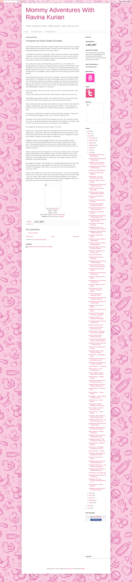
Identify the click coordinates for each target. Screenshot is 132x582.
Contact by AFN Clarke (95, 254)
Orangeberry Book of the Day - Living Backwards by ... (97, 461)
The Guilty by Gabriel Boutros (97, 170)
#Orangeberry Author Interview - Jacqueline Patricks (97, 298)
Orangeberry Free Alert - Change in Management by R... (97, 480)
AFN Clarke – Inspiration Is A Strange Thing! (97, 251)
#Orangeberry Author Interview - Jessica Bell (97, 321)
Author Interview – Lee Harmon (97, 366)
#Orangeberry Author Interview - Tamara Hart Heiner (97, 232)
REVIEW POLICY (36, 31)
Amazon (56, 209)
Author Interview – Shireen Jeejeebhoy (96, 432)
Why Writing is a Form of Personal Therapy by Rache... (95, 290)
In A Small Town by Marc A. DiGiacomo (96, 257)
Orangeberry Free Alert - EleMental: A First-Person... (97, 404)
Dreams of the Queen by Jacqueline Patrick (95, 294)
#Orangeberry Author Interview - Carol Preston (97, 302)
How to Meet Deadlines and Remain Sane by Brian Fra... (97, 265)
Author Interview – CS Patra (96, 451)
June (90, 152)
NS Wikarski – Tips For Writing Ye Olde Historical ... (97, 397)
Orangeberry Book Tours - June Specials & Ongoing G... (97, 465)
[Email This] (35, 222)
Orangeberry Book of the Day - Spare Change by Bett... (97, 416)
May (90, 493)
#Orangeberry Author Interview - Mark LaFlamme (97, 220)
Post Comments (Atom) (39, 239)
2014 (89, 133)
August (91, 147)
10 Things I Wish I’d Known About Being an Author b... (97, 193)
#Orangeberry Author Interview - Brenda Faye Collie (97, 185)
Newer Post (29, 236)
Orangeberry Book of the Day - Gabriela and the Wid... (97, 454)
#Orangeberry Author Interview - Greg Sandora (97, 424)
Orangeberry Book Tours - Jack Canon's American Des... (97, 420)
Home (26, 31)
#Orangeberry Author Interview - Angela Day (97, 476)
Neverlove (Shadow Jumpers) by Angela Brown (97, 243)
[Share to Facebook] (41, 222)
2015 (89, 131)
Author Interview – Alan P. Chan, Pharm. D (96, 369)
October (91, 143)
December (92, 138)
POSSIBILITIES (50, 31)
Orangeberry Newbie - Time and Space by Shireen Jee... (97, 439)
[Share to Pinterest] (43, 222)
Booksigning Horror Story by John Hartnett (96, 155)
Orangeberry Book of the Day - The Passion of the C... (97, 381)
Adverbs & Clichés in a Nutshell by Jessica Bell (96, 317)
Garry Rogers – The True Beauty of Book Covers (96, 177)
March (91, 498)
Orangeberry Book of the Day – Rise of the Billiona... (97, 247)
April (90, 495)
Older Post (76, 236)
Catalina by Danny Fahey (96, 325)
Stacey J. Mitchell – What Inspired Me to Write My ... (97, 373)
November (92, 140)
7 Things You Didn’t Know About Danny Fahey (96, 328)
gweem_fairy (69, 568)
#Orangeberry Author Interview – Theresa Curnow (97, 343)
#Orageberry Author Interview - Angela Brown (97, 239)
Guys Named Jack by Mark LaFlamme (96, 224)
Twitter (62, 216)
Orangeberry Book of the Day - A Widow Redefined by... (97, 385)
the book (62, 214)
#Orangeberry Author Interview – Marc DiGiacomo (97, 261)
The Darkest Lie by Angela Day (97, 473)
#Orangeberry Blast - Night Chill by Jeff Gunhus (96, 351)
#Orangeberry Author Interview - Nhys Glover (97, 273)
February (91, 500)
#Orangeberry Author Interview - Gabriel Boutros (97, 167)
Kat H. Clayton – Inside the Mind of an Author (96, 408)
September (92, 145)
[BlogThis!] (37, 222)
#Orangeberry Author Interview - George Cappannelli (97, 363)
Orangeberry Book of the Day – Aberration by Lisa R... (97, 359)
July (90, 150)
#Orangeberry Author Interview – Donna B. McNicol (97, 208)
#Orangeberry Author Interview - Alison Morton (97, 159)
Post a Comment (33, 233)
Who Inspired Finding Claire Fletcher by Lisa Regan (96, 314)
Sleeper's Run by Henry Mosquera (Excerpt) (95, 336)
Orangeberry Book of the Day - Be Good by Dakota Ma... (97, 428)
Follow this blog (96, 519)
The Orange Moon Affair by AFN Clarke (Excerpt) (96, 204)
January (91, 502)
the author (55, 214)
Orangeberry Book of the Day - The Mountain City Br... (97, 436)
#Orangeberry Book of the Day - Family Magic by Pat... (97, 216)
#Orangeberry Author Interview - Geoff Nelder (97, 281)
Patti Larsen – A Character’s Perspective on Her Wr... (96, 447)
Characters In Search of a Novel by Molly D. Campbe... (97, 228)
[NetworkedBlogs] (95, 516)
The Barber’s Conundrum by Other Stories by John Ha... (97, 163)
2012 (89, 505)
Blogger (82, 568)
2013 (89, 136)
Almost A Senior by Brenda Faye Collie (96, 189)
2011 (89, 508)
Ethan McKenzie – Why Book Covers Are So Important (97, 332)
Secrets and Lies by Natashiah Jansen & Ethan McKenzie (97, 339)
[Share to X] (39, 222)
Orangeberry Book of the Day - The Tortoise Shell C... (97, 489)
